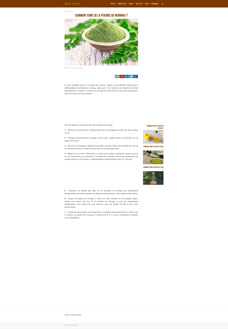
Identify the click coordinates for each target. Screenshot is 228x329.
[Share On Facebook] (136, 76)
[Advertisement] (101, 108)
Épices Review (73, 325)
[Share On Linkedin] (126, 76)
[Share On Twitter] (131, 76)
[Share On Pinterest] (122, 76)
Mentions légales (76, 315)
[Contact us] (117, 76)
